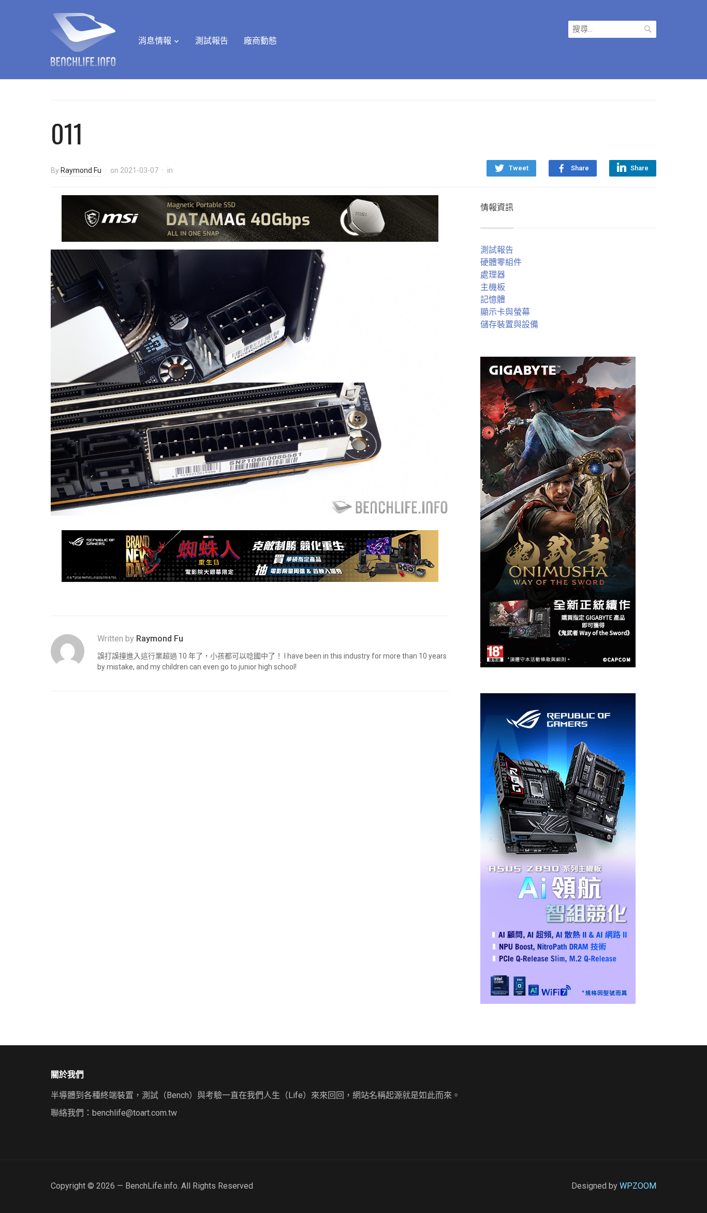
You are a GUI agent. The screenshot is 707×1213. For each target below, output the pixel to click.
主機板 (492, 287)
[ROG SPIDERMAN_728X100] (250, 556)
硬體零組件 (501, 262)
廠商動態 (260, 41)
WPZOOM (638, 1186)
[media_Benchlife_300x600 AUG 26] (558, 511)
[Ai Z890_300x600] (558, 848)
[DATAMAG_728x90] (250, 218)
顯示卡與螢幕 (505, 312)
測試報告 (211, 41)
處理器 (492, 275)
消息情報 (154, 41)
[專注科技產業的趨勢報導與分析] (83, 38)
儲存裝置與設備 (509, 324)
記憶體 (492, 299)
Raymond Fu (81, 170)
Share (580, 168)
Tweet (518, 168)
